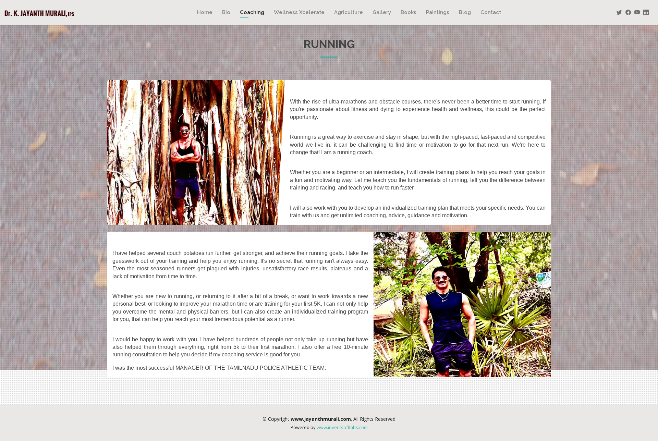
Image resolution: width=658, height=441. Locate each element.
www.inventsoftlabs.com (342, 427)
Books (408, 12)
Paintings (437, 12)
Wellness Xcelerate (299, 12)
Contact (490, 12)
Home (204, 12)
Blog (465, 12)
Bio (226, 12)
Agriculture (348, 12)
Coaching (252, 12)
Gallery (382, 12)
